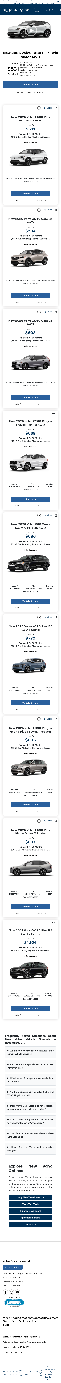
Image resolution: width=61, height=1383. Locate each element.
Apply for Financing (30, 1217)
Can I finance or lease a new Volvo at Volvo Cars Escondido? (30, 1135)
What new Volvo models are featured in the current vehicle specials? (30, 1052)
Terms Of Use (21, 1372)
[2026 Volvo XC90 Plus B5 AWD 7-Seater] (30, 666)
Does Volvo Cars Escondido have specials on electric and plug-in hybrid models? (30, 1107)
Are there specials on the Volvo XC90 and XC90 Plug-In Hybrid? (30, 1093)
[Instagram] (11, 1292)
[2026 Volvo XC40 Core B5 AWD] (30, 259)
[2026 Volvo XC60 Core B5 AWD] (30, 361)
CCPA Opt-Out (41, 1372)
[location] (58, 2)
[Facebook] (5, 1292)
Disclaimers (50, 1317)
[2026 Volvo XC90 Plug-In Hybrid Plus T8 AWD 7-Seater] (30, 768)
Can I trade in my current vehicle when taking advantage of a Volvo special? (30, 1121)
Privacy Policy (15, 1372)
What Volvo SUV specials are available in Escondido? (30, 1080)
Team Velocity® (50, 1369)
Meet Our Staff (6, 1321)
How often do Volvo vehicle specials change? (30, 1149)
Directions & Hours (25, 1319)
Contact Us (30, 1224)
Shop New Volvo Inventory (30, 1197)
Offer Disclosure (30, 142)
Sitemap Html (27, 1372)
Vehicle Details (30, 84)
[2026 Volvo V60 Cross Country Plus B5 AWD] (30, 564)
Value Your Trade (30, 1204)
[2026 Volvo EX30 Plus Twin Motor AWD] (30, 157)
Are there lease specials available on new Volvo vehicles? (30, 1066)
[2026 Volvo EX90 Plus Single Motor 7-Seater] (30, 870)
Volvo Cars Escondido (7, 1372)
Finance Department (30, 1210)
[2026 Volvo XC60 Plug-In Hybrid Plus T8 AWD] (30, 461)
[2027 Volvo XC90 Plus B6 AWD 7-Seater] (30, 971)
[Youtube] (17, 1292)
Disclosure (41, 92)
